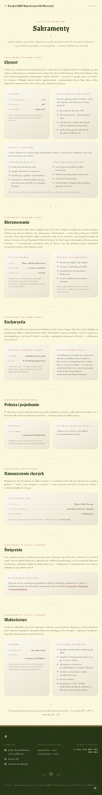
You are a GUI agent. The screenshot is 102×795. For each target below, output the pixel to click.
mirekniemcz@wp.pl (18, 763)
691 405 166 (65, 519)
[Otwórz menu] (95, 788)
